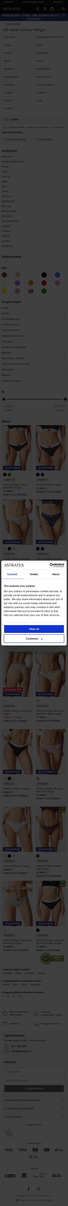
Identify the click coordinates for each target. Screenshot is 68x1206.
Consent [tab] (12, 574)
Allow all (34, 629)
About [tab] (55, 574)
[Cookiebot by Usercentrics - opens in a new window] (49, 565)
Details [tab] (34, 574)
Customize (32, 638)
